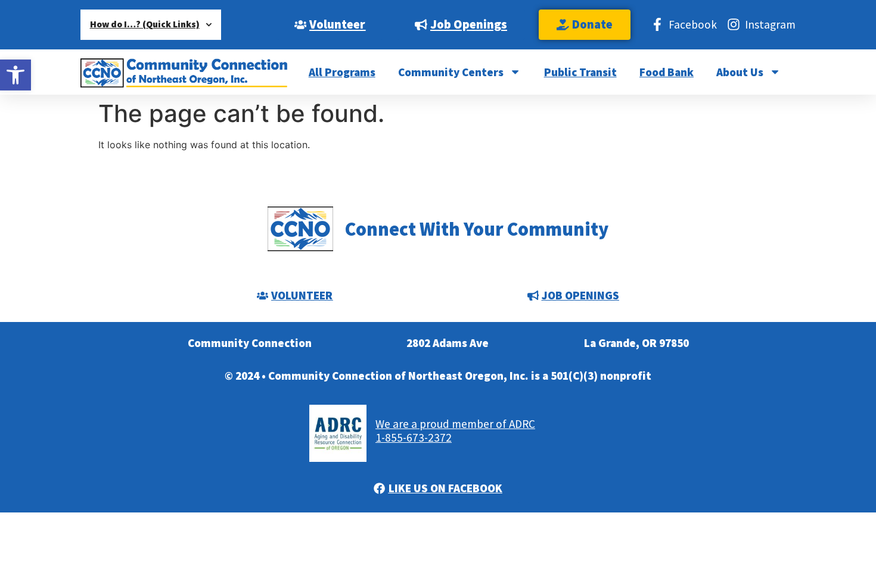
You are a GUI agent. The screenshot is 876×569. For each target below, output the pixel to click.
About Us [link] (739, 72)
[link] (15, 75)
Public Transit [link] (580, 72)
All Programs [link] (342, 72)
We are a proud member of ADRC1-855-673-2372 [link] (455, 431)
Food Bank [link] (666, 72)
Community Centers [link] (451, 72)
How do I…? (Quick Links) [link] (145, 24)
